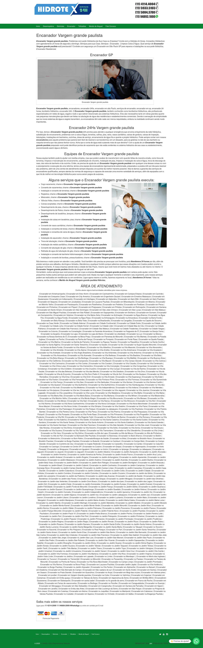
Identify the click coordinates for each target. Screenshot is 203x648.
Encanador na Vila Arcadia (154, 352)
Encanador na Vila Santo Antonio (89, 422)
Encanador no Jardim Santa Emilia (105, 524)
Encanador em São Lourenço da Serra (102, 588)
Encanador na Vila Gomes (121, 382)
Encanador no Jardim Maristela (101, 502)
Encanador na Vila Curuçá (109, 368)
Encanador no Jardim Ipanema (117, 492)
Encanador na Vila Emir (81, 376)
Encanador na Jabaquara (107, 409)
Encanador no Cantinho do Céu (60, 443)
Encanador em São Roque (130, 588)
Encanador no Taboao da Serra (85, 577)
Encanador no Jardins (63, 556)
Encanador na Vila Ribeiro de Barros (110, 417)
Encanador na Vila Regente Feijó (79, 417)
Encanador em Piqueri (68, 307)
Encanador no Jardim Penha (120, 513)
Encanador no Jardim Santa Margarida (76, 527)
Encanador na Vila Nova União (64, 406)
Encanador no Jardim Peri (50, 516)
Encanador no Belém (152, 435)
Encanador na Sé (115, 344)
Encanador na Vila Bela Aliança (50, 358)
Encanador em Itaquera (47, 301)
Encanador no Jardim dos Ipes (111, 481)
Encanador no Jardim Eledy (59, 484)
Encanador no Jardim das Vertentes (52, 481)
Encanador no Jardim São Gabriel (125, 535)
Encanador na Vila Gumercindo (153, 379)
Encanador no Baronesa (107, 435)
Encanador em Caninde (153, 293)
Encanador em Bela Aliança (53, 320)
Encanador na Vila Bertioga (76, 358)
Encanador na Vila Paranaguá (59, 409)
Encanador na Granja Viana (151, 331)
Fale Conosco (111, 26)
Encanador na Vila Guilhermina (101, 384)
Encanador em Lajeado (84, 556)
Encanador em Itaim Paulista (152, 299)
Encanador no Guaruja (154, 583)
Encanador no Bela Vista (76, 320)
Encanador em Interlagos (84, 299)
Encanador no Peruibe (108, 583)
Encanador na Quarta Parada (151, 339)
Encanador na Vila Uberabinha (127, 430)
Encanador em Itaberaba (106, 299)
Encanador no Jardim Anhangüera (103, 457)
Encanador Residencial (46, 49)
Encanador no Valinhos (120, 575)
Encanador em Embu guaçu (58, 577)
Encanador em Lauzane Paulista (96, 301)
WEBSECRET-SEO (142, 643)
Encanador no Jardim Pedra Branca (92, 513)
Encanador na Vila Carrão (77, 363)
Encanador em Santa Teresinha (75, 344)
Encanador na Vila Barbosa (104, 355)
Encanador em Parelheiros (90, 304)
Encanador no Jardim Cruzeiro (112, 473)
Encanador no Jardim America (53, 454)
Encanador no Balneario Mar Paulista (80, 435)
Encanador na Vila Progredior (136, 414)
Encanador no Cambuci (110, 441)
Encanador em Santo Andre (124, 569)
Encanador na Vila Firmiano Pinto (100, 379)
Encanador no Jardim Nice (139, 505)
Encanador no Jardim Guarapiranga (79, 489)
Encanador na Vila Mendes (151, 387)
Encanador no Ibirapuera (57, 449)
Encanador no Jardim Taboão (88, 545)
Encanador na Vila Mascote (123, 347)
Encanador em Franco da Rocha (138, 580)
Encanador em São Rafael (78, 312)
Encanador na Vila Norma (51, 564)
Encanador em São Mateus (153, 309)
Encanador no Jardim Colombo (85, 473)
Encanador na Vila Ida (154, 384)
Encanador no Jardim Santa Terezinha (139, 529)
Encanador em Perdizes (134, 304)
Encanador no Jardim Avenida (115, 460)
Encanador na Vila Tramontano (100, 430)
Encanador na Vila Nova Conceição (100, 403)
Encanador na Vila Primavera (110, 414)
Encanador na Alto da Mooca (121, 433)
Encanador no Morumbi (90, 559)
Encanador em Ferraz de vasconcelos (61, 583)
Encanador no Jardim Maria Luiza (150, 500)
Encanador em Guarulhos (83, 572)
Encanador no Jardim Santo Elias (72, 532)
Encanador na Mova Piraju (79, 336)
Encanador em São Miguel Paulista (51, 312)
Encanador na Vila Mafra (131, 393)
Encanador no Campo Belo (133, 441)
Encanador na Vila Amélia (99, 350)
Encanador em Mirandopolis (122, 301)
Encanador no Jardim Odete (62, 508)
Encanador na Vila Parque (84, 409)
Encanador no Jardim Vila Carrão (150, 551)
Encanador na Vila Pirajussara (134, 411)
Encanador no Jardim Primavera (91, 519)
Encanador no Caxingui (49, 446)
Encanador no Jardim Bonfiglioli (123, 462)
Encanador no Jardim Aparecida (132, 457)
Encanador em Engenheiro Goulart (106, 296)
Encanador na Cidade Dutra (129, 323)
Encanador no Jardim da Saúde (129, 476)
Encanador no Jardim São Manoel (109, 537)
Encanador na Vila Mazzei (100, 360)
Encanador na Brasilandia (99, 320)
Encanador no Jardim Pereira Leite (147, 513)
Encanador (71, 26)
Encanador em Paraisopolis (66, 304)
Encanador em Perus (154, 304)
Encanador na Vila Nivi (145, 401)
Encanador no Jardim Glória (125, 486)
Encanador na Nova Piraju (74, 564)
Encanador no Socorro (153, 527)
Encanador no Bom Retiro (72, 438)
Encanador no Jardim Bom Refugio (94, 462)
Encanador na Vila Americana (123, 350)
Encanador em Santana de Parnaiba (128, 586)
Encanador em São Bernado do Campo (65, 569)
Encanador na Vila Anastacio (149, 350)
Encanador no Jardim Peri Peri (75, 516)
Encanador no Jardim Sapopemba (130, 540)
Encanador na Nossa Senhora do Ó (52, 336)
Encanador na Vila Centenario (150, 363)
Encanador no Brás (118, 438)
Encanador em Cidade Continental (101, 323)
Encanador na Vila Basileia (128, 355)
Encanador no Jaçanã (54, 451)
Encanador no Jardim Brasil (50, 465)
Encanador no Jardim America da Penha (85, 454)
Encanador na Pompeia (103, 339)
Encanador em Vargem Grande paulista (74, 575)
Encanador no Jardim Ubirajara (140, 548)
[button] (196, 641)
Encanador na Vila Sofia (107, 427)
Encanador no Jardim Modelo (128, 502)
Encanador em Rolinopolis (134, 307)
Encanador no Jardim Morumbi (114, 505)
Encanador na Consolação (70, 331)
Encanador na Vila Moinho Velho (53, 398)
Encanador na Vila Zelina (72, 433)
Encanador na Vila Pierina (109, 411)
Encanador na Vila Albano (75, 347)
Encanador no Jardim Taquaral (115, 545)
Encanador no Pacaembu (112, 559)
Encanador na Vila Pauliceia (131, 409)
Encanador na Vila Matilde (125, 358)
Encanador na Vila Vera (51, 433)
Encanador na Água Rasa (80, 317)
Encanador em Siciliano (125, 312)
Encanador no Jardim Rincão (101, 521)
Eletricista (60, 26)
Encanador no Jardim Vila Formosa (53, 553)
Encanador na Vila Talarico (74, 430)
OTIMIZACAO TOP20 (160, 643)
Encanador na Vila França (51, 382)
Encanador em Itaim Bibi (128, 299)
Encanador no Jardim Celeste (88, 470)
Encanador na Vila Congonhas (133, 366)
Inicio (38, 26)
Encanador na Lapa (69, 334)
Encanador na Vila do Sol (111, 374)
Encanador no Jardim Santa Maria (107, 527)
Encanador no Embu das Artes (71, 588)
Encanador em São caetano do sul (97, 569)
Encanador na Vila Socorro (84, 427)
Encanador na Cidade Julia (52, 326)
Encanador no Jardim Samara (77, 524)
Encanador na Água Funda (56, 317)
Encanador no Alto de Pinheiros (148, 433)
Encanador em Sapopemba (102, 312)
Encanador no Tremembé (68, 559)
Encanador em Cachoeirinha (102, 293)
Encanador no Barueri (146, 567)
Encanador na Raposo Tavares (104, 342)
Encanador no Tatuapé (132, 527)
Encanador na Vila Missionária (151, 395)
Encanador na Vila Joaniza (138, 390)
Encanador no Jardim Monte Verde (85, 505)
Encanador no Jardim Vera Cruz (121, 551)
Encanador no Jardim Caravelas (128, 468)
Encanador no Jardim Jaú (139, 494)
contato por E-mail (96, 605)
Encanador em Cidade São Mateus (94, 328)
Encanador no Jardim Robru (151, 521)
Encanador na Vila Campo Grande (127, 360)
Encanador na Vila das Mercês (86, 371)
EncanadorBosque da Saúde (96, 438)
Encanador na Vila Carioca (154, 360)
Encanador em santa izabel (83, 580)
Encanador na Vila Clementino (80, 366)
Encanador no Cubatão (64, 594)
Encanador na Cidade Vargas (152, 328)
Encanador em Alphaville (124, 567)
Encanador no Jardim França (101, 486)
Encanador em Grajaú (112, 446)
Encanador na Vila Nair (77, 401)
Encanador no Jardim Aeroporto (124, 451)
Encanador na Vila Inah (50, 387)
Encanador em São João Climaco (104, 309)
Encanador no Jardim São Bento (101, 532)
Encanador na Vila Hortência (150, 564)
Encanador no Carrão (133, 443)
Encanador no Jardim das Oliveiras (148, 478)
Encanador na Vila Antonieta (104, 352)
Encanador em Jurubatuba (70, 301)
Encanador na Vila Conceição (106, 366)
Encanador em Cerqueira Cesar (51, 296)
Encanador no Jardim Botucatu (151, 462)
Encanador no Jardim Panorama (116, 508)
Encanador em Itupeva (84, 594)
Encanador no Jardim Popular (63, 519)
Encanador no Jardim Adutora (97, 451)
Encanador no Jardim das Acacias (100, 476)
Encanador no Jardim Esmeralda (86, 484)
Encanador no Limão (103, 556)
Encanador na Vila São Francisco (82, 425)
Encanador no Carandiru (112, 443)
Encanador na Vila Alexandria (149, 347)
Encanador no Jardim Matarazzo (61, 460)
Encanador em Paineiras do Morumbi (107, 336)
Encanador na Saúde (98, 344)
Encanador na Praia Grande (59, 572)
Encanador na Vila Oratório (113, 406)
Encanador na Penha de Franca (62, 561)
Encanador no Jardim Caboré (76, 465)
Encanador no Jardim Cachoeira (103, 465)
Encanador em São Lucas (130, 309)
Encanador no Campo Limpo (121, 561)
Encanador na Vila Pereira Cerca (60, 411)
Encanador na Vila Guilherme (74, 384)
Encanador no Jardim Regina (51, 521)
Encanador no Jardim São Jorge (52, 537)
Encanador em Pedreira (113, 304)
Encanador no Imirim (99, 449)
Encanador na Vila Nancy (99, 401)
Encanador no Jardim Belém (66, 462)
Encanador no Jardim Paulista (132, 510)
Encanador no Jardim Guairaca (152, 486)
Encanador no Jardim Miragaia (119, 478)
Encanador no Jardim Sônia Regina (138, 543)
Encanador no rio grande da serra (110, 580)
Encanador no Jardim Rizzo (126, 521)
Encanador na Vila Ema (59, 376)
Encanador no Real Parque (93, 529)
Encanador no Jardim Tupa (114, 548)
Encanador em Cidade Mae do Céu (129, 326)
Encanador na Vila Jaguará (113, 390)
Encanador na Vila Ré (54, 417)
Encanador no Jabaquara (140, 449)
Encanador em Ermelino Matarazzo (136, 296)
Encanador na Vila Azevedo (79, 355)
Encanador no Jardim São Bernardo (131, 532)
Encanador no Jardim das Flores (62, 478)
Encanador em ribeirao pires (153, 572)
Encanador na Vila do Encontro (58, 374)
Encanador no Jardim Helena (134, 489)
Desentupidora (48, 26)
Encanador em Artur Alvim (77, 293)
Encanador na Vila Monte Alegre (82, 398)
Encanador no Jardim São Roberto (70, 540)
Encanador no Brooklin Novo (140, 438)
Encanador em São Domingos (75, 309)
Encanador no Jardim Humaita (58, 492)
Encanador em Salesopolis (59, 580)
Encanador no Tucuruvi (47, 559)
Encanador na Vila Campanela (75, 360)
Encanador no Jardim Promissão (119, 519)
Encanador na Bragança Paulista (149, 594)
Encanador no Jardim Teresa (141, 545)
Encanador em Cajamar (141, 575)
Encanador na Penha (55, 339)
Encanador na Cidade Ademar (73, 323)
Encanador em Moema (145, 301)
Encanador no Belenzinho (49, 438)
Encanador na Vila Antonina (129, 352)
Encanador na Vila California (49, 360)
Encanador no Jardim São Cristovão (62, 535)
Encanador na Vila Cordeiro (60, 368)
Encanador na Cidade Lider (102, 326)
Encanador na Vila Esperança (128, 376)
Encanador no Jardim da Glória (139, 473)
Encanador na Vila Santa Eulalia (133, 419)
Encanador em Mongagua (50, 586)
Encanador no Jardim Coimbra (58, 473)
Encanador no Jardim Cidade (138, 470)
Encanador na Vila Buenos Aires (151, 358)
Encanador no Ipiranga (119, 449)
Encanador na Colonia (48, 331)
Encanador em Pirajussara (90, 307)
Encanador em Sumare (146, 312)
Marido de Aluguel (96, 26)
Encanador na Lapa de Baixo (91, 334)
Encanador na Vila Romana (138, 417)
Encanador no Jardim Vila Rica (112, 553)
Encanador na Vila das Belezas (59, 371)
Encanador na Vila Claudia (124, 363)
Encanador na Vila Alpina (76, 350)
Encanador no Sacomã (46, 529)
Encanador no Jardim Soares (109, 543)
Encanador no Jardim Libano (56, 497)
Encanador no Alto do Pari (52, 435)
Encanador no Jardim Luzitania (110, 497)
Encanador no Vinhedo (104, 594)
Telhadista (82, 26)
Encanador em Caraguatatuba (131, 583)
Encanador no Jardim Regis (76, 521)
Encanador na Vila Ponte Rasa (84, 414)
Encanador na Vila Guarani (49, 384)
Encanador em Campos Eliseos (128, 293)
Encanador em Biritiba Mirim (142, 577)
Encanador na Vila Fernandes (72, 379)
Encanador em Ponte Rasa (126, 339)
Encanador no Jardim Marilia (48, 502)
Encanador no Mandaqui (124, 556)
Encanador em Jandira (47, 588)
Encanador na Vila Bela (151, 355)
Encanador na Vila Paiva (137, 406)
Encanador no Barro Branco (130, 435)
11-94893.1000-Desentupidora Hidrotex (55, 643)
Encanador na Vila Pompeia (57, 414)
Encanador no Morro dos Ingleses (151, 556)
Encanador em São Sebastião (74, 586)
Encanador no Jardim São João (153, 535)
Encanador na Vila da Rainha (133, 368)
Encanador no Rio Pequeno (69, 529)
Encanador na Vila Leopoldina (59, 393)
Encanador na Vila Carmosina (51, 363)
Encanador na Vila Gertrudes (97, 382)
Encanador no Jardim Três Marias (63, 548)
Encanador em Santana (156, 307)
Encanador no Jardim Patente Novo (104, 510)
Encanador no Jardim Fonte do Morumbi (70, 486)
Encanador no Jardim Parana (143, 508)
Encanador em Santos (147, 569)
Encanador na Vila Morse (55, 401)
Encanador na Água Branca (135, 315)
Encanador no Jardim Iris (141, 492)
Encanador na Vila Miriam (126, 395)
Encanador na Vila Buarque (101, 358)
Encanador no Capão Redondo (88, 443)
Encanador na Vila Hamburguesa (130, 384)
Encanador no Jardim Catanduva (60, 470)
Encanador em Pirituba (112, 307)
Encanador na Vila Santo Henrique (51, 425)
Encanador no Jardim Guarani (49, 489)
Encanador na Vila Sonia (129, 427)
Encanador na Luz (134, 334)
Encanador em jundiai (47, 575)
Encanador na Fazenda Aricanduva (97, 331)
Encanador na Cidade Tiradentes (124, 328)
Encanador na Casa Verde (48, 323)
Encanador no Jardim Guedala (108, 489)
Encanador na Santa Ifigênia (48, 344)
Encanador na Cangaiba (121, 320)
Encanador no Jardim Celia (113, 470)
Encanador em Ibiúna (78, 591)
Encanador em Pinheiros (47, 307)
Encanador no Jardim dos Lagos (138, 481)
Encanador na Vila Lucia (84, 393)
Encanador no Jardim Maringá (74, 502)
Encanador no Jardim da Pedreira (71, 476)
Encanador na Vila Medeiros (73, 387)
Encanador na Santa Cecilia (152, 342)
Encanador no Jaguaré (74, 451)
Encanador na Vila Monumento (110, 398)
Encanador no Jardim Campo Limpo (99, 468)
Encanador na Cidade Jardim (154, 323)
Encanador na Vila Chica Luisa (53, 366)
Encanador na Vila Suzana (50, 430)
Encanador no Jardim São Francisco (94, 535)
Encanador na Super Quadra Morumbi (140, 344)
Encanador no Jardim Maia (135, 497)
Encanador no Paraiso (133, 559)
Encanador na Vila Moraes (135, 398)
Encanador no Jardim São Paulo (138, 537)
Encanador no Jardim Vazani (94, 551)
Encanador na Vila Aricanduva (53, 355)
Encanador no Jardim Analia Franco (118, 454)
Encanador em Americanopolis (52, 293)
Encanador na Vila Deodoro (112, 371)
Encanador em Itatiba (125, 594)
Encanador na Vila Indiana (127, 387)
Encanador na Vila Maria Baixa (77, 395)
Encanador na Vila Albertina (99, 347)
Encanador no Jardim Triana (90, 548)
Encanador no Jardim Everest (139, 484)
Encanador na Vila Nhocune (123, 401)
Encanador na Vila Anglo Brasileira (76, 352)
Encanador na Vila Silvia (61, 427)
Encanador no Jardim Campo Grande (66, 468)
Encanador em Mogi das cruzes (127, 572)
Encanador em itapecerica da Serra (114, 577)
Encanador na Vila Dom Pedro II (85, 374)
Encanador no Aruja (104, 572)
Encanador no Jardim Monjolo (154, 502)
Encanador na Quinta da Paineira (75, 342)
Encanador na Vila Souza (152, 427)
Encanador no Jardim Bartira (141, 460)
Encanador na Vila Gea (73, 382)
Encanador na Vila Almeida (52, 350)
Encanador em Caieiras (58, 591)
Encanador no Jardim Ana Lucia (147, 454)
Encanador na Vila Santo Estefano (119, 422)
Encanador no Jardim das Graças (91, 478)
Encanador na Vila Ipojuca (48, 390)
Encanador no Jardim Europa (114, 484)
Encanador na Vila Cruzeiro (85, 368)
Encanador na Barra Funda (150, 317)
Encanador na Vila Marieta (135, 336)
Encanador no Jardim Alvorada (152, 451)
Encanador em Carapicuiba (100, 586)
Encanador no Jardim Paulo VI (63, 513)
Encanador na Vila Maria (153, 393)
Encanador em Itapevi (154, 586)
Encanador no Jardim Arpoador (77, 567)
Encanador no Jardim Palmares (88, 508)
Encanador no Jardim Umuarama (67, 551)
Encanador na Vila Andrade (48, 352)
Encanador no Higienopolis (134, 446)
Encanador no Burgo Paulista (67, 441)
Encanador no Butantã (89, 441)
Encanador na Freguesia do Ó (126, 331)
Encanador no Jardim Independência (87, 492)
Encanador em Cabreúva (141, 591)
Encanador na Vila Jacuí (90, 390)
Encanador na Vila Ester (152, 376)
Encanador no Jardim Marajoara (60, 500)
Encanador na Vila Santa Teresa (60, 422)
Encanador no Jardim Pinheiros (131, 516)
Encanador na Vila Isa (70, 390)
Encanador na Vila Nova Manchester (132, 403)
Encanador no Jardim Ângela (76, 457)
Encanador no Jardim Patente (75, 510)
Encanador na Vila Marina (49, 342)
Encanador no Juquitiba (99, 591)
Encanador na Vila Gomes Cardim (148, 382)
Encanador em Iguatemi (79, 449)
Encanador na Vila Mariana (102, 395)
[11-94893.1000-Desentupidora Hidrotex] (63, 9)
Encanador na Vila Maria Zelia (87, 315)
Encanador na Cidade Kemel (76, 326)
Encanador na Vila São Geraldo (110, 425)
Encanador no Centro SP (71, 446)
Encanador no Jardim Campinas (131, 465)
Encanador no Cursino (92, 446)
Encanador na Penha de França (79, 339)
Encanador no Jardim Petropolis (103, 516)
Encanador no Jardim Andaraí (49, 457)
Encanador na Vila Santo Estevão (149, 422)
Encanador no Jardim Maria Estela (120, 500)
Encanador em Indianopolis (61, 299)
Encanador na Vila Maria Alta (50, 395)
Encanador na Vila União (152, 430)
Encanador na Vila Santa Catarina (104, 419)
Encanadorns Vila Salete (78, 419)
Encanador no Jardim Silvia (84, 543)
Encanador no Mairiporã (120, 591)
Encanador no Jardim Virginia (139, 553)
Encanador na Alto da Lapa (96, 433)
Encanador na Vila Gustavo (134, 374)
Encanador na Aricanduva (127, 317)
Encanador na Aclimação (111, 315)
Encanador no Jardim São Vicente (100, 540)
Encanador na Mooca (152, 334)
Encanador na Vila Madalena (108, 393)
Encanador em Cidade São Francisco (63, 328)
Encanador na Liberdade (115, 334)
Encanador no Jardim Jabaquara (113, 494)
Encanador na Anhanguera (103, 317)
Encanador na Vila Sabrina (55, 419)
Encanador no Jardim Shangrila (58, 543)
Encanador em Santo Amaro (50, 309)
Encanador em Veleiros (63, 315)
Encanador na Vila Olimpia (90, 406)
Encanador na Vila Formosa (127, 379)
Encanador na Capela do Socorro (147, 320)
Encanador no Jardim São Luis (80, 537)
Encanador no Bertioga (87, 583)
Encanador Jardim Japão (125, 564)
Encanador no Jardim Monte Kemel (55, 505)
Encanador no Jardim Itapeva (64, 494)
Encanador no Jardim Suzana (62, 545)
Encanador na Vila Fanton (47, 379)
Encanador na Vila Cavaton (100, 363)
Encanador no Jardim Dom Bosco (83, 481)
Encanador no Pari (114, 529)
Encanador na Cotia (100, 575)
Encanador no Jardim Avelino (88, 460)
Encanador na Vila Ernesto (103, 376)
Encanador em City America (78, 296)
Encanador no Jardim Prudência (148, 519)
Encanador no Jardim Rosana (51, 524)
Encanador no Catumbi (153, 443)
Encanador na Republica (128, 342)
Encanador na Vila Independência (100, 387)
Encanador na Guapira (50, 334)
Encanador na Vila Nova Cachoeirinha (68, 403)
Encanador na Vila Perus (86, 411)
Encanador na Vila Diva (135, 371)
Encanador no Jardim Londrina (83, 497)
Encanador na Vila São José (137, 425)
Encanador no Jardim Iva (88, 494)
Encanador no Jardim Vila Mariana (83, 553)
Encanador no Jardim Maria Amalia (90, 500)
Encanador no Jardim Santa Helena (136, 524)
